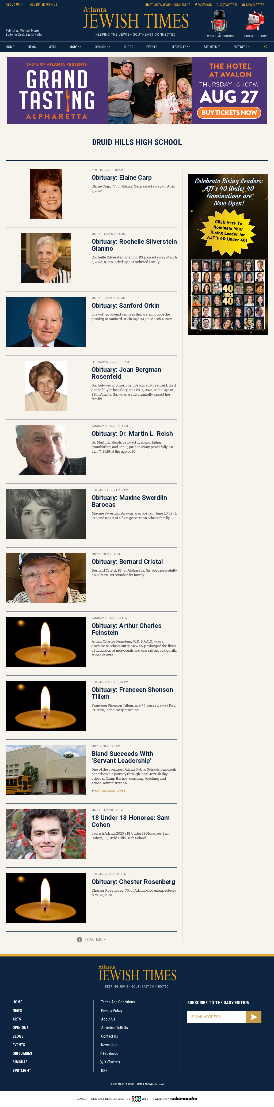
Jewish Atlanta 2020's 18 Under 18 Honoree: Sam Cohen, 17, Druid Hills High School (131, 835)
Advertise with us (43, 4)
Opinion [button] (100, 47)
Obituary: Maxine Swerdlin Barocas (129, 501)
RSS (104, 1070)
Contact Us (109, 1036)
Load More (95, 939)
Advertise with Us (114, 1028)
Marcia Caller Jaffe (110, 790)
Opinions (21, 1028)
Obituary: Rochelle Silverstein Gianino (134, 245)
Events (151, 47)
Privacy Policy (111, 1010)
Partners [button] (240, 47)
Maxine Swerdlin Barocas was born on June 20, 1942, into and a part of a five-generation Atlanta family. (134, 515)
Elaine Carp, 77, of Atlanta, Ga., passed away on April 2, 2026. (133, 188)
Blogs (128, 47)
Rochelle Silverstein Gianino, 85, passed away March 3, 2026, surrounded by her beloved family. (134, 259)
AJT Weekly (212, 47)
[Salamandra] (183, 1098)
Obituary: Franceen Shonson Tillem (132, 693)
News (32, 47)
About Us (108, 1019)
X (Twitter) (112, 1062)
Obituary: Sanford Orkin (125, 305)
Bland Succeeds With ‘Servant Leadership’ (122, 757)
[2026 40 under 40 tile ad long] (228, 334)
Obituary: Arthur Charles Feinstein (127, 629)
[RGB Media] (141, 1099)
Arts (52, 47)
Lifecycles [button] (178, 47)
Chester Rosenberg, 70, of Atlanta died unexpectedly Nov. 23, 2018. (134, 892)
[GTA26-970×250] (137, 123)
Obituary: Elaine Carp (122, 177)
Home (10, 47)
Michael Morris (30, 30)
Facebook (110, 1053)
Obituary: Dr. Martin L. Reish (132, 433)
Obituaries (22, 1053)
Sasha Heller (34, 34)
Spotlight (22, 1070)
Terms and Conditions (118, 1002)
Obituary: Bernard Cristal (127, 561)
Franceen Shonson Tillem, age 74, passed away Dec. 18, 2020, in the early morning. (134, 707)
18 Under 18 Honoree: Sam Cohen (131, 821)
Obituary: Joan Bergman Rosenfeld (126, 373)
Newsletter (109, 1045)
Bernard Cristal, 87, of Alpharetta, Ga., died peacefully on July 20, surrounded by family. (134, 572)
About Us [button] (13, 4)
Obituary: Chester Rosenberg (133, 881)
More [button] (73, 47)
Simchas (20, 1062)
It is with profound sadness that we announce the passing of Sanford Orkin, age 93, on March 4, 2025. (132, 316)
